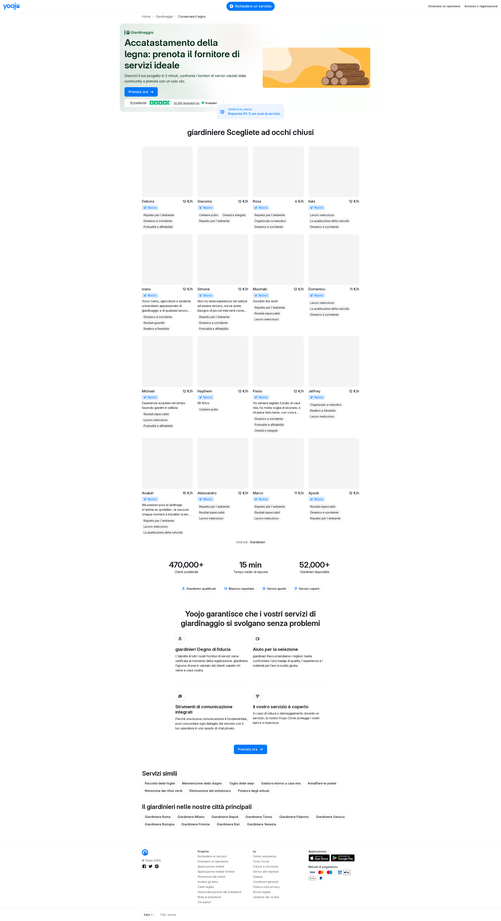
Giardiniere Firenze (195, 824)
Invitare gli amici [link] (208, 881)
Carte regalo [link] (206, 886)
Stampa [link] (258, 876)
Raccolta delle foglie (160, 783)
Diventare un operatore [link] (213, 861)
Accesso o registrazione (481, 6)
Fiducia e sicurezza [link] (265, 866)
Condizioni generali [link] (265, 881)
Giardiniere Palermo (294, 817)
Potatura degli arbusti (253, 791)
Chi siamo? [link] (204, 902)
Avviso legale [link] (262, 892)
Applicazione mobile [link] (211, 866)
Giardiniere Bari (228, 824)
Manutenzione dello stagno (202, 783)
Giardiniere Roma (157, 817)
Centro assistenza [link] (264, 856)
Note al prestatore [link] (209, 897)
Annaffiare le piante (322, 783)
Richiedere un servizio (253, 6)
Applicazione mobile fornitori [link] (216, 871)
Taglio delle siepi (241, 783)
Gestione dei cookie (266, 897)
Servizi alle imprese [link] (266, 871)
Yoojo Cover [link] (261, 861)
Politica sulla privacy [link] (266, 886)
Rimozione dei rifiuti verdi (163, 791)
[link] (167, 187)
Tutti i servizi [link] (168, 914)
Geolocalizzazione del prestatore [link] (219, 892)
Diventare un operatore (444, 6)
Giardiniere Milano (191, 817)
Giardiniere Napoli (225, 817)
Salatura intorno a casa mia (281, 783)
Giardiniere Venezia (261, 824)
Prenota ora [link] (139, 92)
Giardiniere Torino (258, 817)
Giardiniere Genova (330, 817)
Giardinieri (257, 542)
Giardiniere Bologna (159, 824)
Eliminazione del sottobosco (210, 791)
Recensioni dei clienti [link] (211, 876)
